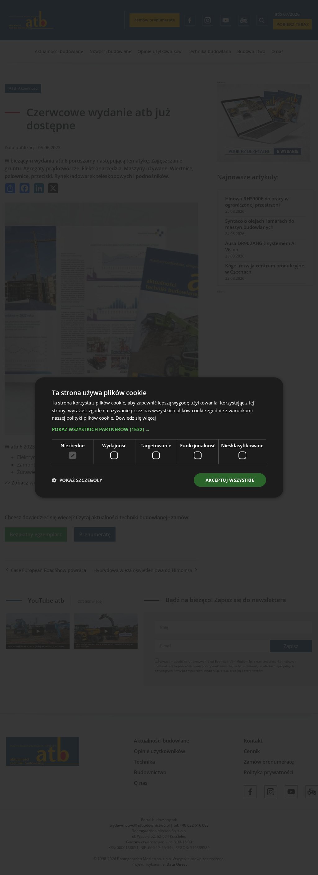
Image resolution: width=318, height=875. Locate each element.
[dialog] (159, 437)
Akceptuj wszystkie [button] (230, 480)
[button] (159, 429)
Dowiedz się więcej (136, 418)
